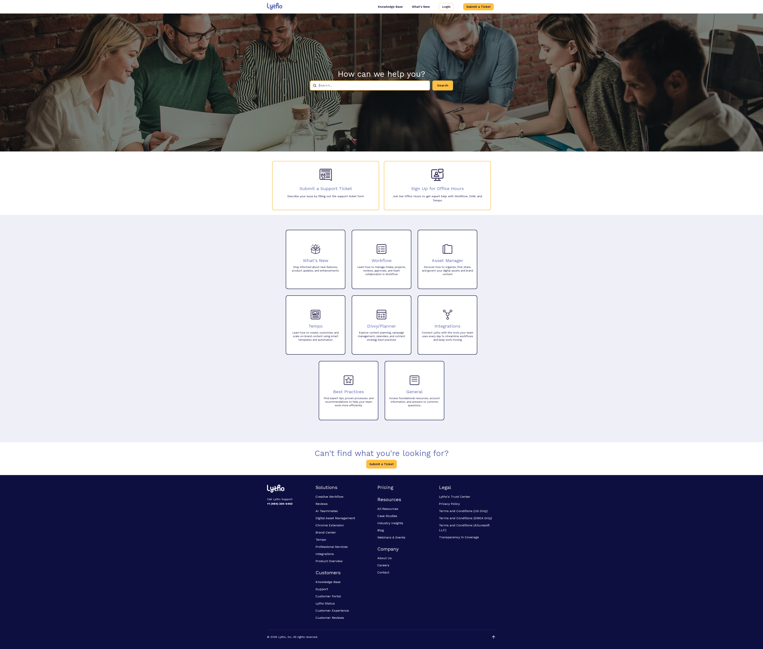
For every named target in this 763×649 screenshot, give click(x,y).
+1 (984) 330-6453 (279, 503)
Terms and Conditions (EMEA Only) (465, 518)
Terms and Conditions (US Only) (463, 511)
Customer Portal (328, 596)
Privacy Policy (449, 504)
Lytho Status (325, 603)
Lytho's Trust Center (454, 497)
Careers (383, 565)
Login (446, 7)
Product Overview (329, 561)
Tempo (321, 539)
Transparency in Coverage (459, 537)
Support (322, 589)
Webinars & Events (391, 537)
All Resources (387, 509)
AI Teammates (327, 511)
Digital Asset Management (335, 518)
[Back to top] (493, 637)
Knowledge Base (390, 7)
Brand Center (326, 532)
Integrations (325, 554)
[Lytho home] (289, 489)
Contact (383, 572)
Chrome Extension (330, 525)
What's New (421, 7)
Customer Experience (332, 610)
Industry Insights (390, 523)
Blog (380, 530)
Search (442, 85)
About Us (384, 558)
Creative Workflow (329, 497)
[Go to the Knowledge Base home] (275, 6)
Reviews (322, 504)
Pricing (385, 487)
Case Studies (387, 516)
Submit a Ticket (478, 7)
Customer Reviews (330, 618)
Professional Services (332, 547)
